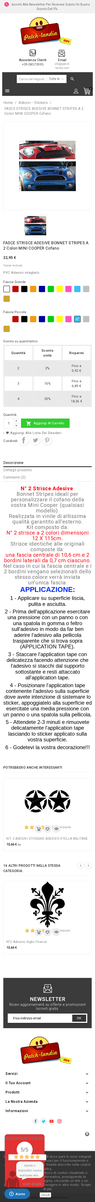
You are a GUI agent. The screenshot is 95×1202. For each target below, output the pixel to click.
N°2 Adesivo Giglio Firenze (26, 942)
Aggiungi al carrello (45, 423)
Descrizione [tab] (13, 463)
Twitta (35, 440)
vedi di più (32, 1184)
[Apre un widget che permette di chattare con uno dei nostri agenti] (17, 1194)
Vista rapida (56, 829)
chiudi (45, 1195)
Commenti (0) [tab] (14, 477)
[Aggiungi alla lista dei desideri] (47, 829)
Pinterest (47, 440)
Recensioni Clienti (24, 1138)
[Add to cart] (39, 829)
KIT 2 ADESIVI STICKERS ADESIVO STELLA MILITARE (47, 839)
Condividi (23, 440)
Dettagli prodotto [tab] (17, 470)
